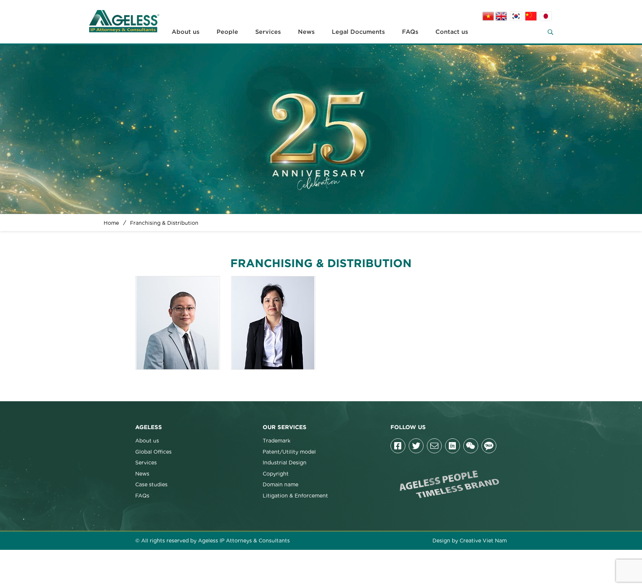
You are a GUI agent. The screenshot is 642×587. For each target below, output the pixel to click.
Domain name (280, 484)
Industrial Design (285, 462)
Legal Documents (358, 32)
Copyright (276, 473)
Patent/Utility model (289, 451)
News (306, 32)
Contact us (451, 32)
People (227, 32)
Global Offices (153, 451)
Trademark (277, 440)
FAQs (410, 32)
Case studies (151, 484)
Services (268, 32)
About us (186, 32)
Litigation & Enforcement (295, 495)
